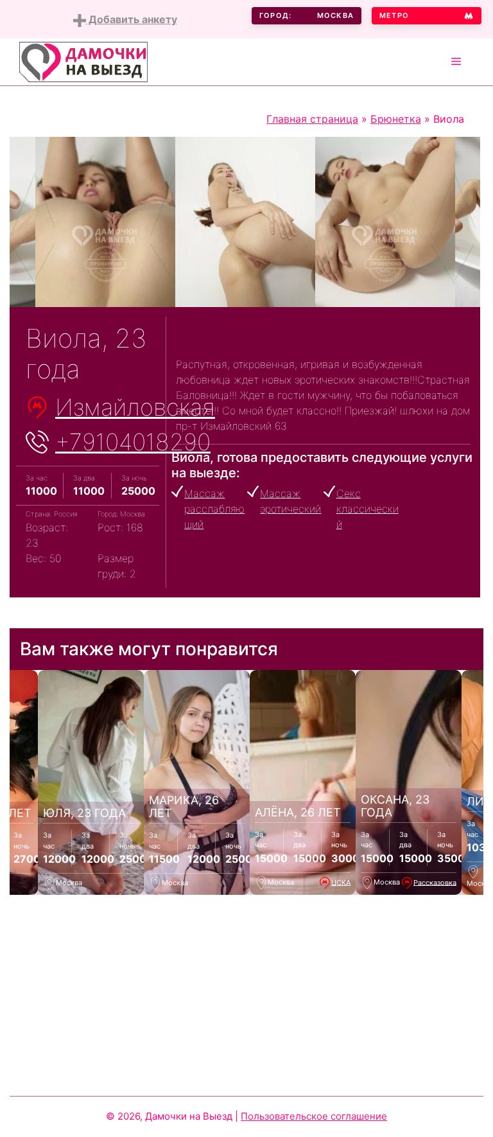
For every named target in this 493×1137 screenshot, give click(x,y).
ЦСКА (340, 881)
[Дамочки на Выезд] (83, 61)
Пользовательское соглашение (314, 1116)
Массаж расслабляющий (214, 509)
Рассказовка (434, 881)
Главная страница (312, 118)
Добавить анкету (131, 19)
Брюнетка (395, 118)
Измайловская (135, 407)
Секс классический (367, 509)
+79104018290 (133, 442)
